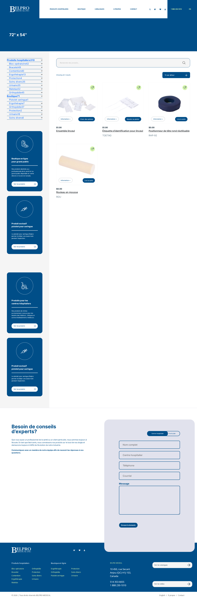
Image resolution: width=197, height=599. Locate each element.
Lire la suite (181, 119)
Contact (133, 9)
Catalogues (99, 9)
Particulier (172, 433)
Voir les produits (19, 184)
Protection (36, 572)
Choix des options (86, 119)
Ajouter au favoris (92, 87)
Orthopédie (36, 568)
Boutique (82, 9)
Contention (16, 575)
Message (124, 483)
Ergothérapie (17, 579)
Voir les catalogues (161, 565)
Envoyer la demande (128, 525)
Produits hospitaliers (59, 9)
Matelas (15, 582)
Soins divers (37, 575)
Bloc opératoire (18, 568)
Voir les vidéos (159, 584)
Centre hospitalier (157, 433)
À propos (117, 9)
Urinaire (35, 579)
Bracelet (15, 572)
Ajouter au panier (133, 119)
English (162, 595)
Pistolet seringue (57, 575)
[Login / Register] (165, 9)
